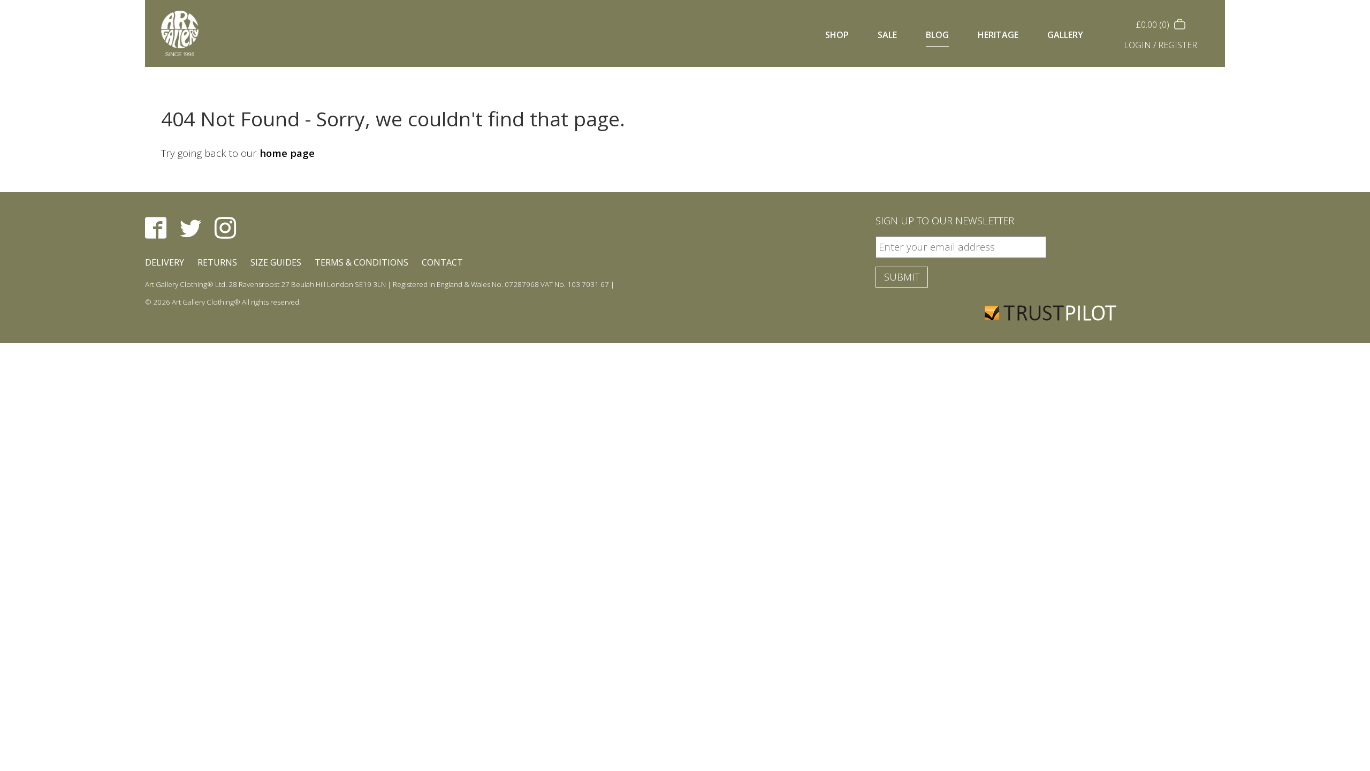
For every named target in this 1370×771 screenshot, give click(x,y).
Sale (887, 35)
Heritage (998, 35)
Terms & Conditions (361, 262)
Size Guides (275, 262)
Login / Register (1160, 45)
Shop (837, 35)
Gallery (1065, 35)
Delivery (164, 262)
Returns (217, 262)
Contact (442, 262)
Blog (937, 35)
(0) (1153, 25)
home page (287, 153)
